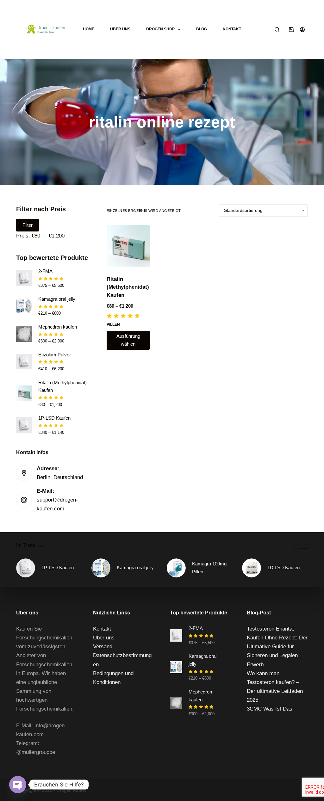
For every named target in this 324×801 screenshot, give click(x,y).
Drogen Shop (160, 29)
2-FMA (45, 271)
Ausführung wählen (128, 340)
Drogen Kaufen (71, 790)
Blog (201, 29)
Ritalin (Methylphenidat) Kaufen (128, 287)
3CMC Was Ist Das (269, 709)
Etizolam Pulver (54, 354)
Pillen (113, 324)
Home (88, 29)
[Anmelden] (302, 29)
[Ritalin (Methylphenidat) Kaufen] (128, 246)
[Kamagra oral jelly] (100, 567)
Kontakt (232, 29)
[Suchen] (277, 29)
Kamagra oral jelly (56, 299)
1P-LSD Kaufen (54, 418)
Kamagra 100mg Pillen (209, 567)
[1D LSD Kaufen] (251, 567)
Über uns (120, 29)
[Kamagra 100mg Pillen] (176, 567)
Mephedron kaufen (57, 327)
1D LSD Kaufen (283, 567)
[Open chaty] (17, 784)
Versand (102, 647)
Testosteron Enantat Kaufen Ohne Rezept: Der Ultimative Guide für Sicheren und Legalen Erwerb (277, 646)
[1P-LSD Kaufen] (25, 567)
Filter (27, 225)
